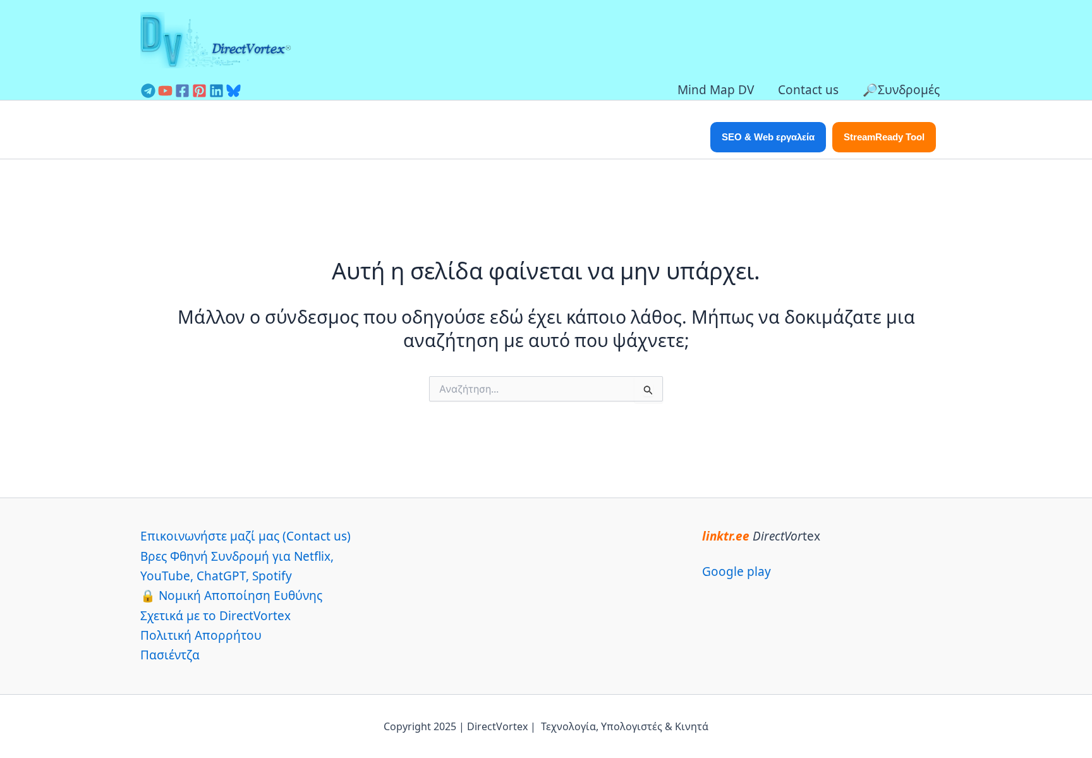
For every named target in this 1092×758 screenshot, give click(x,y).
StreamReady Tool (884, 136)
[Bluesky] (233, 91)
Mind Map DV (715, 90)
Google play (736, 571)
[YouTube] (165, 91)
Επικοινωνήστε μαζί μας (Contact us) (245, 536)
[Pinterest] (199, 91)
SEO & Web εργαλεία (768, 136)
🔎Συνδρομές (901, 90)
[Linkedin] (216, 91)
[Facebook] (182, 91)
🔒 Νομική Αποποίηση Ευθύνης (231, 595)
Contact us (808, 90)
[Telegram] (148, 91)
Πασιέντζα (170, 655)
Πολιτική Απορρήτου (201, 635)
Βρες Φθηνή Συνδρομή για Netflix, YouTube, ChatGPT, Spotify (237, 566)
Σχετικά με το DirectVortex (215, 616)
